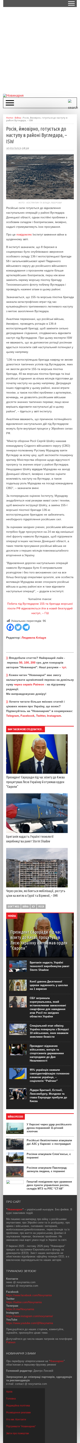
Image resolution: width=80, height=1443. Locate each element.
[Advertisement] (40, 50)
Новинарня (15, 1209)
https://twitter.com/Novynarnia (24, 1302)
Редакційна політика (18, 1405)
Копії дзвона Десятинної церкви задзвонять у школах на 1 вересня (49, 985)
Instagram (54, 715)
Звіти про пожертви (17, 1433)
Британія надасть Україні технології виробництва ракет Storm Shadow (49, 966)
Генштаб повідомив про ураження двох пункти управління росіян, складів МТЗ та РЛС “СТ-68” (49, 1185)
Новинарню (57, 1361)
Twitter (40, 715)
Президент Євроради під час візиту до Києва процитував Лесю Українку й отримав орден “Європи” (35, 781)
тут (64, 667)
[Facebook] (10, 627)
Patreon (10, 1342)
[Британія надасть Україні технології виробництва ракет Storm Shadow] (37, 832)
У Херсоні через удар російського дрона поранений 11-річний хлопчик (49, 1128)
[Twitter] (18, 627)
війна (26, 906)
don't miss (13, 906)
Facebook (27, 715)
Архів (9, 1391)
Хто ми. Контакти (16, 1419)
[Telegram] (26, 627)
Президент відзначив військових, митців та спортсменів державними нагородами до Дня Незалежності (47, 1053)
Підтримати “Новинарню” (21, 1426)
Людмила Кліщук (34, 637)
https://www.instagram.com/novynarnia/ (29, 1316)
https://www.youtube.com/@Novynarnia (29, 1323)
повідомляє (24, 234)
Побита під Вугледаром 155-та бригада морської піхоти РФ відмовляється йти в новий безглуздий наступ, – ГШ (40, 608)
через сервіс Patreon (29, 684)
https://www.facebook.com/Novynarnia (29, 1295)
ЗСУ (33, 906)
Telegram (12, 715)
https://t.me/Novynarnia (20, 1309)
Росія (41, 906)
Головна (11, 1398)
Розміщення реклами (18, 1412)
